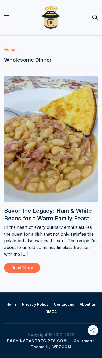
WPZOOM (61, 347)
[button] (6, 17)
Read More (22, 267)
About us (88, 304)
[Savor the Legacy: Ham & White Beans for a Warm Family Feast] (51, 79)
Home (9, 49)
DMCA (51, 311)
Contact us (64, 304)
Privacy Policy (35, 304)
